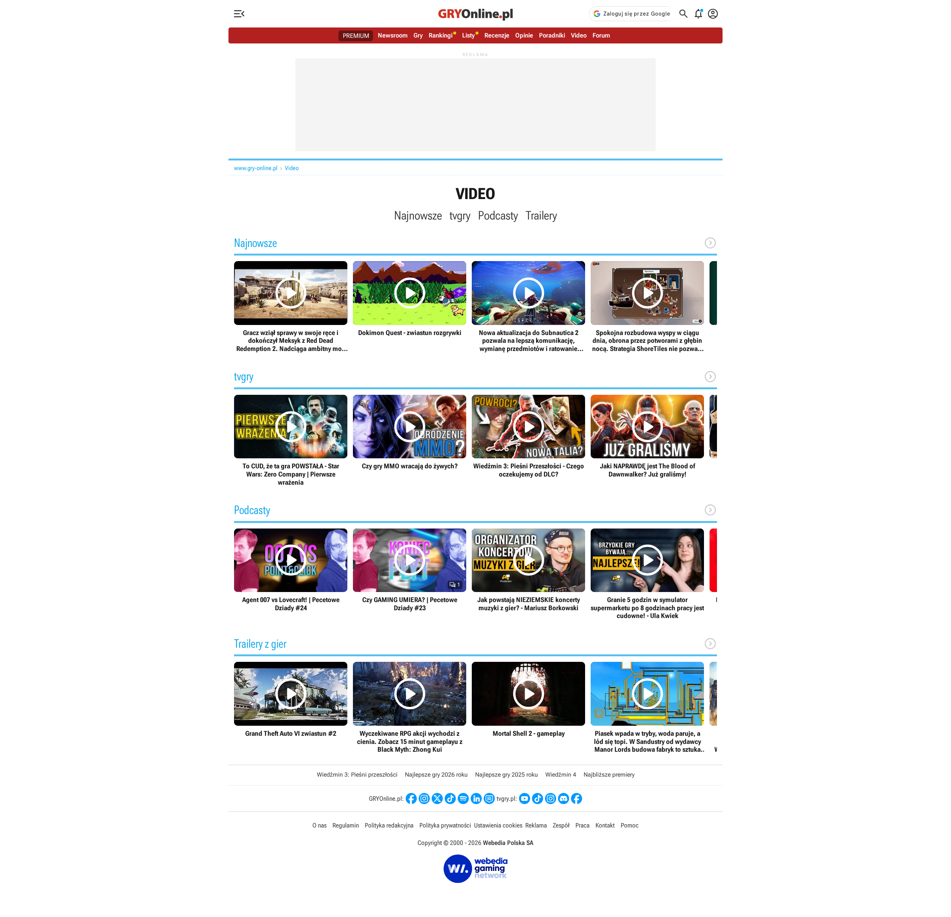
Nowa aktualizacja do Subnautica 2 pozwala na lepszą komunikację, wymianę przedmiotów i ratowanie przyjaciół (528, 306)
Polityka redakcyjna (389, 825)
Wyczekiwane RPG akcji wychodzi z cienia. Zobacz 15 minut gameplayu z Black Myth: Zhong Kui (409, 707)
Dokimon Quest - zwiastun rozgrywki (409, 298)
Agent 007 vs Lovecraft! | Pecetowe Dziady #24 (290, 570)
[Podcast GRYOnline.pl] (463, 798)
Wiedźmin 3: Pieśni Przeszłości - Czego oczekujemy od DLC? (528, 436)
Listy (468, 35)
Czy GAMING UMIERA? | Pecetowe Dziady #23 (409, 570)
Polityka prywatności (445, 825)
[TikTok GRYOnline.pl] (450, 798)
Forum (601, 35)
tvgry (460, 215)
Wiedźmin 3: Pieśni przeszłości (357, 774)
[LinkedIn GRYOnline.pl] (476, 798)
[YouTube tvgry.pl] (524, 798)
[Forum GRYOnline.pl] (489, 798)
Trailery (541, 215)
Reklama (536, 825)
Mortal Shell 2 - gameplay (528, 699)
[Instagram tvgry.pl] (550, 798)
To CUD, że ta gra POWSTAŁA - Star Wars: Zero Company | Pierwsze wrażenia (290, 440)
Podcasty (498, 215)
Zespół (561, 825)
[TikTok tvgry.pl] (537, 798)
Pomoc (630, 825)
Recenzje (496, 35)
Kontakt (605, 825)
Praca (582, 825)
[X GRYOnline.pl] (437, 798)
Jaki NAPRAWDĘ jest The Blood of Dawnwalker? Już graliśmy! (647, 436)
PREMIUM (356, 35)
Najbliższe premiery (609, 774)
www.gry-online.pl (255, 168)
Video (579, 35)
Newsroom (393, 35)
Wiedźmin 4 (560, 774)
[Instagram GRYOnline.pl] (424, 798)
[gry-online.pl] (475, 13)
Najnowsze (418, 215)
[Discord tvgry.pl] (563, 798)
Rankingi (440, 35)
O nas (319, 825)
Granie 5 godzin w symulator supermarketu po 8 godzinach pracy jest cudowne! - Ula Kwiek (647, 574)
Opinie (524, 35)
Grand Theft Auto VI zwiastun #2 (290, 699)
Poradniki (552, 35)
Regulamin (345, 825)
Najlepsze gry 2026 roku (436, 774)
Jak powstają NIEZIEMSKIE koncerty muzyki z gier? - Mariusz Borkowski (528, 570)
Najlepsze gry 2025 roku (506, 774)
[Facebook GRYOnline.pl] (411, 798)
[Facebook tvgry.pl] (576, 798)
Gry (418, 35)
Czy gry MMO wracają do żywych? (409, 432)
